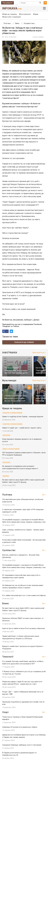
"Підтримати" (7, 3)
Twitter (16, 326)
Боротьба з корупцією (12, 17)
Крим (36, 14)
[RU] (16, 2)
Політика (7, 23)
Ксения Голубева (38, 37)
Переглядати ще (38, 352)
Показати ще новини (24, 342)
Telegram (6, 326)
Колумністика (29, 23)
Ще (43, 495)
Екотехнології (25, 14)
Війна (17, 23)
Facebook (38, 324)
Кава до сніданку (10, 14)
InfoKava (12, 8)
